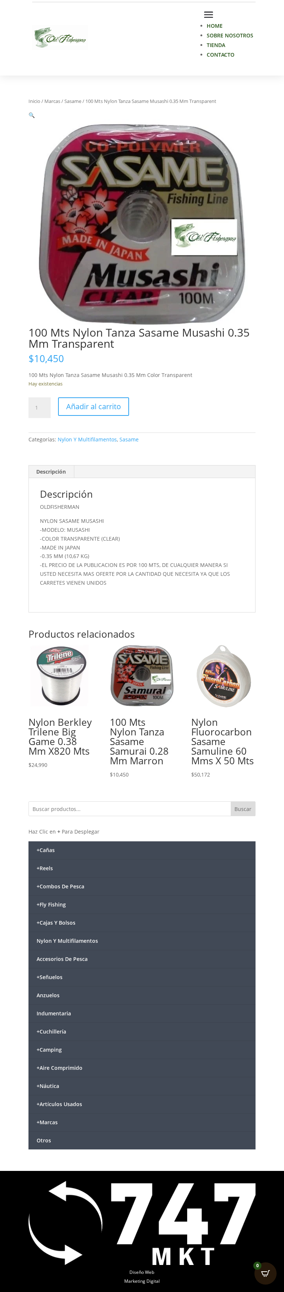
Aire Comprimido (59, 1067)
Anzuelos (48, 995)
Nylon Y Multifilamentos (87, 439)
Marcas (52, 101)
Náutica (48, 1085)
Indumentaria (54, 1013)
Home (215, 25)
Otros (44, 1140)
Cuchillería (51, 1031)
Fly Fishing (51, 904)
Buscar (242, 808)
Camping (49, 1049)
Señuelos (49, 977)
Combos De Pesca (60, 886)
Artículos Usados (59, 1104)
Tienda (216, 45)
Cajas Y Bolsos (56, 922)
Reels (45, 868)
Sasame (72, 101)
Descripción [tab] (51, 471)
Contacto (220, 54)
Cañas (46, 850)
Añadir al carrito (93, 406)
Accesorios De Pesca (62, 958)
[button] (31, 114)
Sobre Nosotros (230, 35)
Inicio (34, 101)
